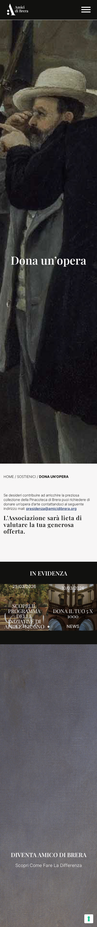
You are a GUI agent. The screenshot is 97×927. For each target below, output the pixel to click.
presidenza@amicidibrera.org (51, 508)
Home (9, 476)
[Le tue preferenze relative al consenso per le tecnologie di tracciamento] (88, 918)
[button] (41, 627)
